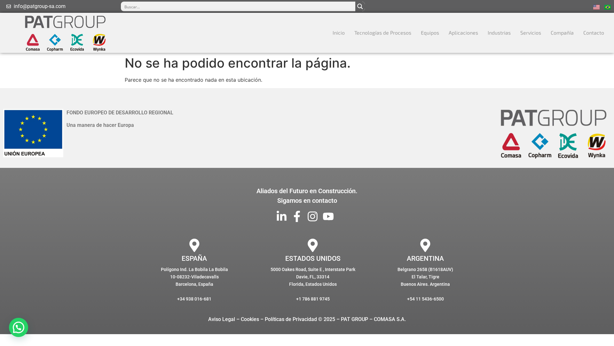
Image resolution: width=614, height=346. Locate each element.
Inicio (339, 32)
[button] (18, 327)
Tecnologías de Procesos (382, 32)
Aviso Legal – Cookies (233, 319)
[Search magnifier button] (360, 6)
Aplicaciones (463, 32)
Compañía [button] (562, 32)
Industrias (499, 32)
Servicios (530, 32)
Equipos (430, 32)
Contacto (593, 32)
